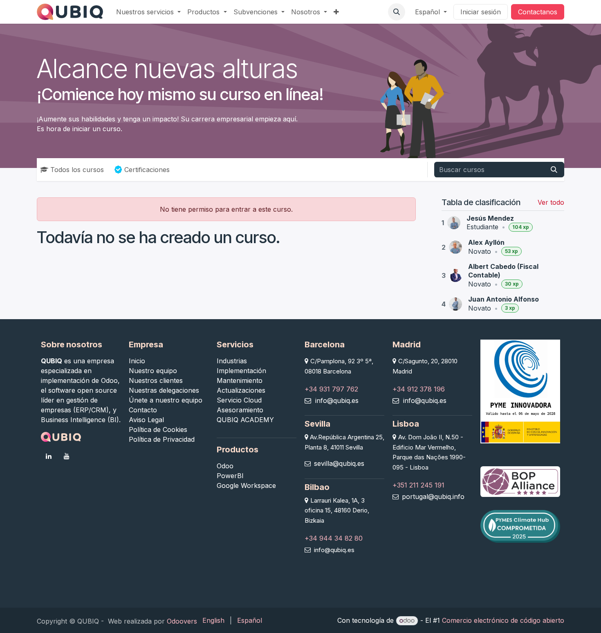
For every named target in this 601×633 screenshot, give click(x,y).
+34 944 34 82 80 (334, 538)
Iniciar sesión (480, 12)
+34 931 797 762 (331, 389)
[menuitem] (148, 12)
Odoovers (182, 621)
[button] (396, 11)
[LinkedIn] (48, 456)
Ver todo (551, 202)
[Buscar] (554, 169)
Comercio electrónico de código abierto (503, 620)
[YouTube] (66, 456)
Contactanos (537, 12)
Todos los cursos (77, 170)
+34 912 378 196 (418, 389)
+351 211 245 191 (418, 485)
